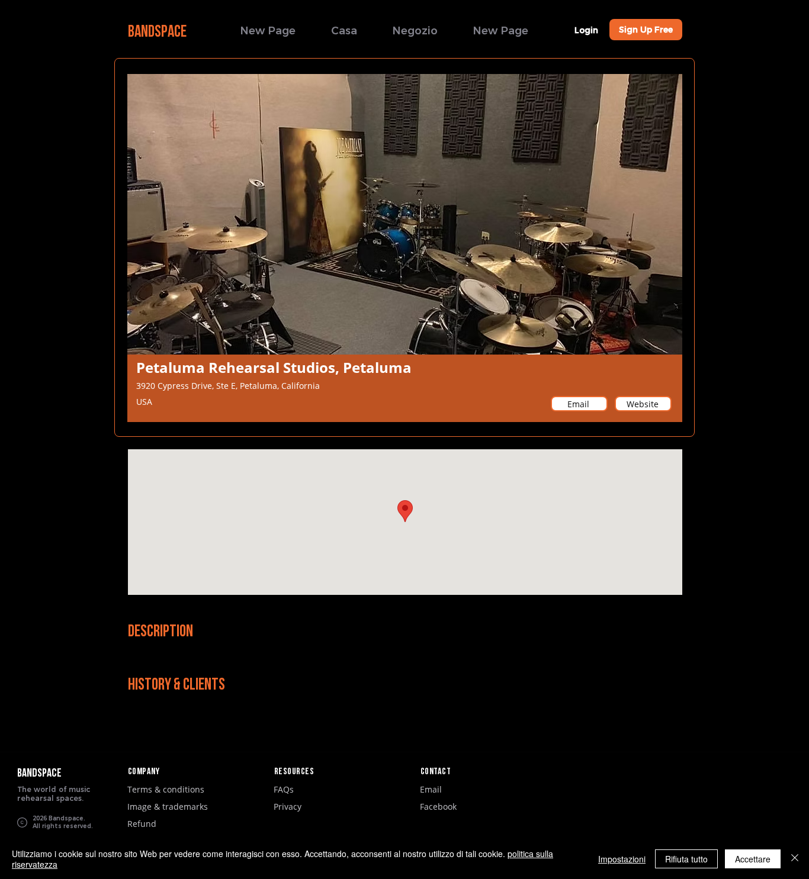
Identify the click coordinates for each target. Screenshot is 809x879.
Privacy (287, 806)
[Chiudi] (795, 859)
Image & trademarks (167, 806)
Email (431, 789)
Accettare (753, 859)
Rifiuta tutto (686, 859)
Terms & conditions (165, 789)
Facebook (438, 806)
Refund (141, 823)
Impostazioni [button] (622, 859)
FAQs (284, 789)
